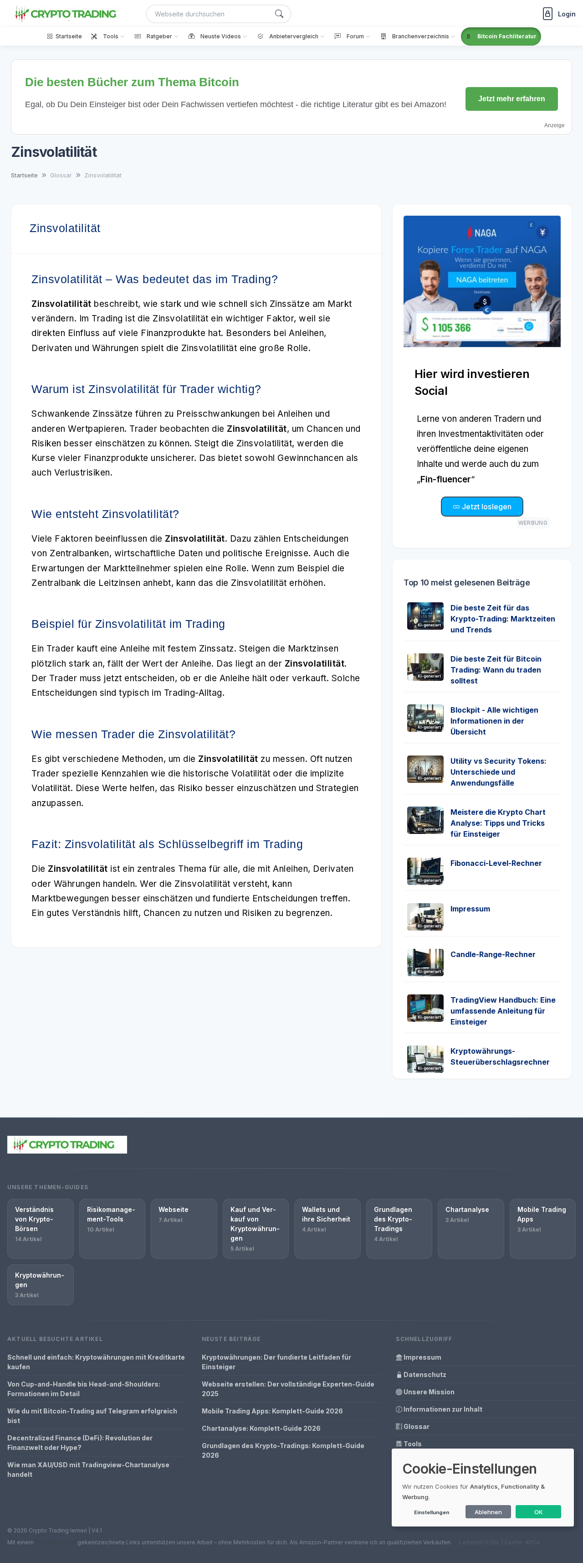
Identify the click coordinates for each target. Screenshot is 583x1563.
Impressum (470, 908)
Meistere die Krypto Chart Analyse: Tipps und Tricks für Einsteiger (498, 822)
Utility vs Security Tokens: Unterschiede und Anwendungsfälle (498, 771)
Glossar (416, 1426)
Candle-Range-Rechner (493, 954)
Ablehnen (488, 1512)
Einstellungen (431, 1512)
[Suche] (279, 14)
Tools (412, 1444)
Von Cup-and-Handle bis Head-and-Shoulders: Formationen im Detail (83, 1388)
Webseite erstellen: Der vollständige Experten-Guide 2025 (288, 1388)
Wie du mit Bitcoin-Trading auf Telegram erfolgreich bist (92, 1415)
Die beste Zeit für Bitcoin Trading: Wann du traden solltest (496, 669)
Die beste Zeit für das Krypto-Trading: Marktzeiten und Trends (502, 618)
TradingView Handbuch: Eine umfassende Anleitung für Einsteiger (503, 1010)
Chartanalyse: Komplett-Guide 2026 (261, 1428)
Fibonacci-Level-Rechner (496, 863)
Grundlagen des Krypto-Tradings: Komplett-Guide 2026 (283, 1450)
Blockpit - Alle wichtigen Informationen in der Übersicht (494, 720)
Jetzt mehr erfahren (511, 99)
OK (538, 1512)
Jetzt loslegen (485, 506)
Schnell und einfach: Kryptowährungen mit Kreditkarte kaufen (96, 1362)
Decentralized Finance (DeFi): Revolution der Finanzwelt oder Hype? (80, 1442)
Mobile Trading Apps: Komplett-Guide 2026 (272, 1411)
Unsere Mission (428, 1392)
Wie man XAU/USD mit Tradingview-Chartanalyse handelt (88, 1469)
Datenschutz (424, 1374)
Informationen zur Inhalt (442, 1409)
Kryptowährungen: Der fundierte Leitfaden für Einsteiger (276, 1362)
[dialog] (483, 1488)
